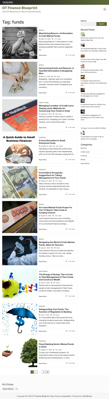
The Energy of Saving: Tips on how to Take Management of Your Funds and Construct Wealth (56, 277)
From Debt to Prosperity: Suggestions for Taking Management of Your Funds (52, 175)
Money (41, 30)
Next (47, 372)
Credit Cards (44, 102)
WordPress (87, 396)
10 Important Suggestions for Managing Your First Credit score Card (92, 117)
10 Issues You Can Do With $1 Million (93, 128)
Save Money (43, 271)
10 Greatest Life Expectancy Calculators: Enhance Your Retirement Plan (94, 83)
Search (84, 21)
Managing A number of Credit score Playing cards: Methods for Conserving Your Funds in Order (56, 108)
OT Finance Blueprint (19, 8)
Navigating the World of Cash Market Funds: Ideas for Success (57, 243)
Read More (43, 55)
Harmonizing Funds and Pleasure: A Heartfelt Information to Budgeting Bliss (56, 71)
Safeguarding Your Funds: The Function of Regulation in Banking (55, 310)
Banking (42, 306)
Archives (8, 384)
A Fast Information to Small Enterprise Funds (52, 141)
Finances (42, 137)
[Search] (105, 9)
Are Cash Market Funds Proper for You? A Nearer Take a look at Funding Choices (55, 210)
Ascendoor (66, 396)
